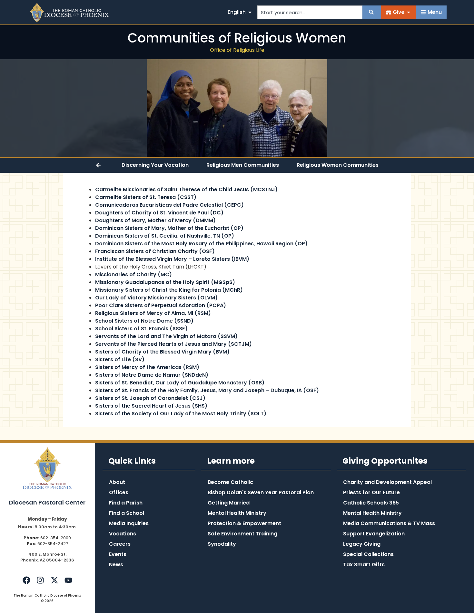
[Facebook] (26, 580)
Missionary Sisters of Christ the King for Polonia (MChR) (169, 290)
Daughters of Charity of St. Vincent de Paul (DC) (159, 212)
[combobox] (309, 12)
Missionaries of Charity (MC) (133, 274)
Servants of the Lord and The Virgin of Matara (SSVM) (166, 336)
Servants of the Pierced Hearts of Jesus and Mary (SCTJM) (173, 344)
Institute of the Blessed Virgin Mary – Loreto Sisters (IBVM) (172, 259)
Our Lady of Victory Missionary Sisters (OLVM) (156, 297)
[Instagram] (40, 580)
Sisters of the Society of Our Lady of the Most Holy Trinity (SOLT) (180, 413)
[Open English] (249, 12)
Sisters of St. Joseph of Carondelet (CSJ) (150, 398)
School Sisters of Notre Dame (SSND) (144, 321)
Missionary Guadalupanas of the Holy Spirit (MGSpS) (165, 282)
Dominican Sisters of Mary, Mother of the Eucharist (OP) (169, 228)
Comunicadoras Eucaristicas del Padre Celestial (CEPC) (169, 205)
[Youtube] (68, 580)
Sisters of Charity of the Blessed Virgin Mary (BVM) (162, 351)
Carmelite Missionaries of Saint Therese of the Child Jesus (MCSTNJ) (186, 189)
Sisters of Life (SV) (119, 359)
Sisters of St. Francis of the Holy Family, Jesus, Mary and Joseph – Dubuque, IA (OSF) (207, 390)
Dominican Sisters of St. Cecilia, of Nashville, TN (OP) (164, 236)
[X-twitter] (54, 580)
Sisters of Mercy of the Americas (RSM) (147, 367)
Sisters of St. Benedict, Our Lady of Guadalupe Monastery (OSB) (179, 382)
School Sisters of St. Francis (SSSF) (141, 328)
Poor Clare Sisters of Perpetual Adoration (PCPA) (160, 305)
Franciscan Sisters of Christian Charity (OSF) (155, 251)
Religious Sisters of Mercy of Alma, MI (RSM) (153, 313)
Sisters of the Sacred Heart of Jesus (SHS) (151, 406)
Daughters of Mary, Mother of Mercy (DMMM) (155, 220)
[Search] (371, 12)
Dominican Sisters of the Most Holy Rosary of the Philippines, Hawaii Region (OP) (201, 243)
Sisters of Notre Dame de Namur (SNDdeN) (151, 375)
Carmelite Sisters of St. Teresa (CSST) (145, 197)
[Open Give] (408, 12)
